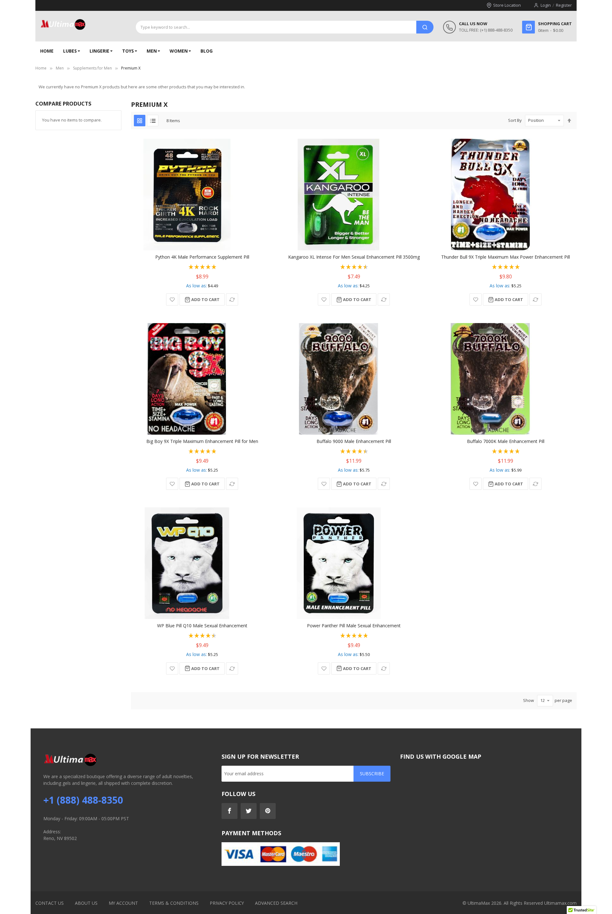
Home (41, 68)
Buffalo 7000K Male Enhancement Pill (505, 441)
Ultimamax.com (560, 903)
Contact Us (49, 903)
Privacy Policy (227, 903)
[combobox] (276, 27)
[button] (172, 299)
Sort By (515, 120)
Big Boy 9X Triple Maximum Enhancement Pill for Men (202, 441)
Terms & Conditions (174, 903)
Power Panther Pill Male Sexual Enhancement (354, 626)
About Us (86, 903)
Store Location (507, 5)
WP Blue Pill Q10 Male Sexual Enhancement (202, 626)
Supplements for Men (92, 68)
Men (60, 68)
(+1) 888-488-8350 (496, 30)
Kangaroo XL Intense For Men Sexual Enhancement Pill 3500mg (354, 257)
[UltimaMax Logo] (62, 24)
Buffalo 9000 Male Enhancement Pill (354, 441)
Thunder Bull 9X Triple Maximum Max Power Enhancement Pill (505, 257)
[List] (152, 120)
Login (546, 5)
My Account (123, 903)
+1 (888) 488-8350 (83, 800)
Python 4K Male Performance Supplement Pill (202, 257)
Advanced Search (276, 903)
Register (564, 5)
